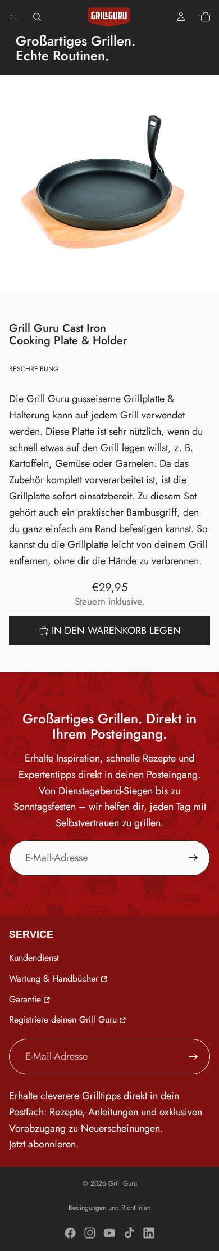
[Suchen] (37, 16)
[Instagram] (90, 1233)
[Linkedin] (149, 1233)
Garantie (25, 998)
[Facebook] (70, 1233)
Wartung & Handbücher (53, 977)
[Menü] (13, 17)
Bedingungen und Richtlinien (109, 1208)
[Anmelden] (193, 858)
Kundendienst (34, 957)
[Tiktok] (129, 1233)
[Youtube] (109, 1233)
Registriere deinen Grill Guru (63, 1019)
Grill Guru (122, 1183)
